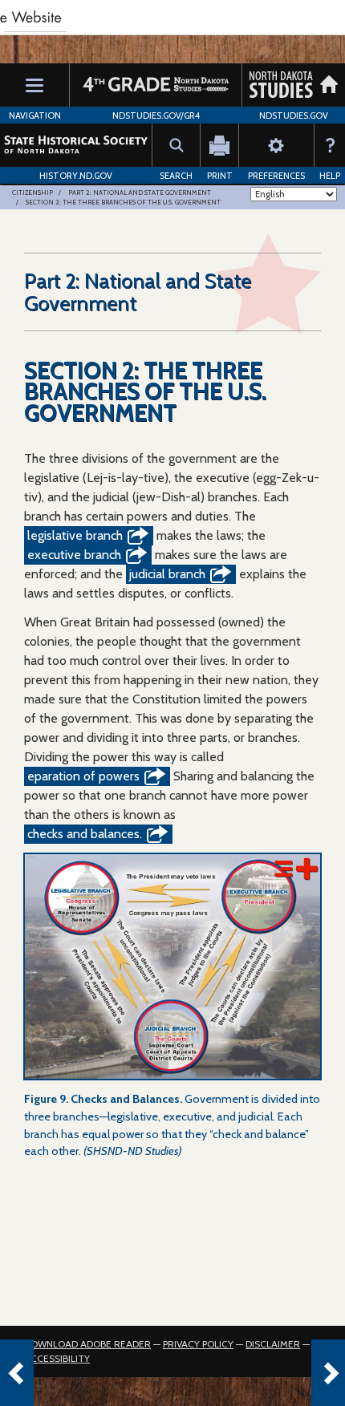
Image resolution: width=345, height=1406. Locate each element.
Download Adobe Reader (87, 1344)
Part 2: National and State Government (139, 192)
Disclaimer (273, 1344)
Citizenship (32, 192)
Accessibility (57, 1358)
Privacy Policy (198, 1344)
